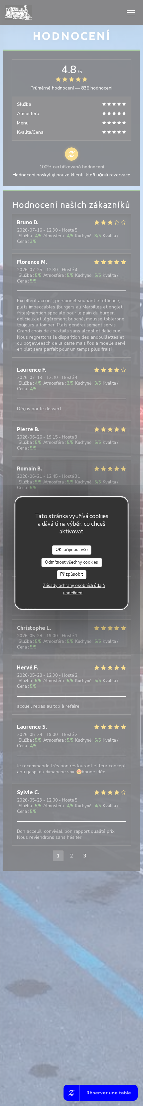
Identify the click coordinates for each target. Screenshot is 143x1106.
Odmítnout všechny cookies (71, 562)
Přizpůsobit (71, 574)
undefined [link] (72, 593)
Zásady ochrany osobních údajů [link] (74, 586)
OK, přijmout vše (71, 550)
